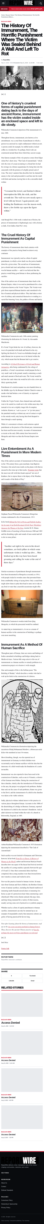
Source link (5, 948)
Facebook (33, 975)
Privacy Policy (5, 1207)
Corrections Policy (7, 1200)
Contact (3, 1186)
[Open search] (41, 3)
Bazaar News (10, 15)
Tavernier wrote (33, 470)
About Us (4, 1183)
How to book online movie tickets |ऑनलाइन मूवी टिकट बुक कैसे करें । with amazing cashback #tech (27, 9)
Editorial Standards (7, 1190)
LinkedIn (11, 980)
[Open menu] (3, 3)
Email (32, 980)
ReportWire (6, 60)
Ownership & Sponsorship (9, 1204)
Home (3, 15)
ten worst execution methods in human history (24, 926)
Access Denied (10, 1022)
